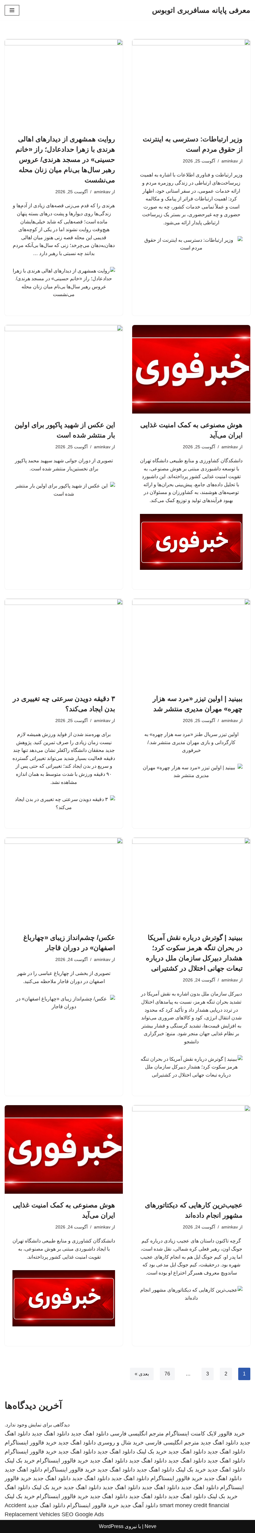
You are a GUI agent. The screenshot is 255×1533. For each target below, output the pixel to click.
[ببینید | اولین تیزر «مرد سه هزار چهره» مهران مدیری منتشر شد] (191, 643)
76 (167, 1373)
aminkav (229, 160)
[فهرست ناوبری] (12, 10)
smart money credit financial (194, 1505)
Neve (150, 1526)
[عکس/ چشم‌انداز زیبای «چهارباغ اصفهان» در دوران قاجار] (64, 882)
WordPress (111, 1526)
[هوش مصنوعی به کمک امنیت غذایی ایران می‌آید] (191, 369)
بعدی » (142, 1373)
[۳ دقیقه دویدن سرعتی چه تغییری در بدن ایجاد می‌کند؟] (64, 643)
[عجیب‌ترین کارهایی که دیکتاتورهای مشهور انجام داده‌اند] (191, 1149)
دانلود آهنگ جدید (139, 1505)
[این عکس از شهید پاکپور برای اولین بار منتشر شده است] (64, 369)
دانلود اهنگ (17, 1487)
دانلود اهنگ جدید (90, 1433)
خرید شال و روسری (120, 1442)
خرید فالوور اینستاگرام (31, 1442)
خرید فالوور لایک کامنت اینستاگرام (205, 1433)
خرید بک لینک (152, 1451)
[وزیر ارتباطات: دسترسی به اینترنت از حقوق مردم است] (191, 83)
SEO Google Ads (83, 1514)
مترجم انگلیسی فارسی (137, 1433)
